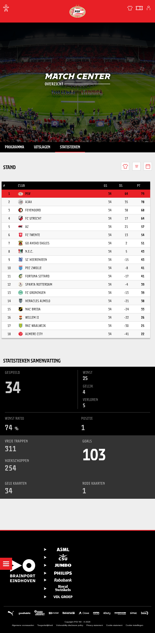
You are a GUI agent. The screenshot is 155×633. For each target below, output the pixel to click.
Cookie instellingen (134, 625)
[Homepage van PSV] (77, 11)
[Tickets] (139, 8)
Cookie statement (114, 625)
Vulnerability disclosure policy (69, 625)
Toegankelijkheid (45, 625)
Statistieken (70, 147)
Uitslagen (42, 147)
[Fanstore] (130, 8)
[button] (6, 564)
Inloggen (149, 8)
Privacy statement (94, 625)
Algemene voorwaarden (23, 625)
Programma (14, 147)
